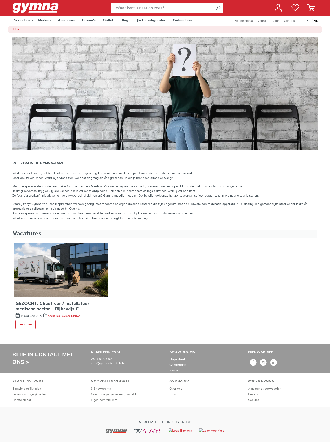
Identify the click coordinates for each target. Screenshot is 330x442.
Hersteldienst (243, 21)
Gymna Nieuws (71, 316)
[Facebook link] (253, 364)
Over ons (175, 388)
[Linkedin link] (273, 364)
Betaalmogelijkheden (26, 388)
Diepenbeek (177, 359)
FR (309, 21)
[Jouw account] (278, 8)
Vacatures (54, 316)
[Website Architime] (211, 430)
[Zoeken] (218, 8)
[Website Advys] (147, 431)
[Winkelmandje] (311, 8)
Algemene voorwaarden (264, 388)
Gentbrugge (177, 365)
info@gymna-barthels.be (108, 363)
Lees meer (25, 324)
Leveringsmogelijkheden (29, 394)
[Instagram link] (263, 364)
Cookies (253, 400)
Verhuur (263, 21)
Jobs (276, 21)
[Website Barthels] (180, 430)
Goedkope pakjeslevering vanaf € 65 (116, 394)
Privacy (253, 394)
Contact (289, 21)
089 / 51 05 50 (101, 359)
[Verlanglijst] (295, 8)
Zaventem (176, 370)
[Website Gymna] (116, 431)
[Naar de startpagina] (39, 8)
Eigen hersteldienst (104, 400)
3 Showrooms (101, 388)
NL (315, 21)
